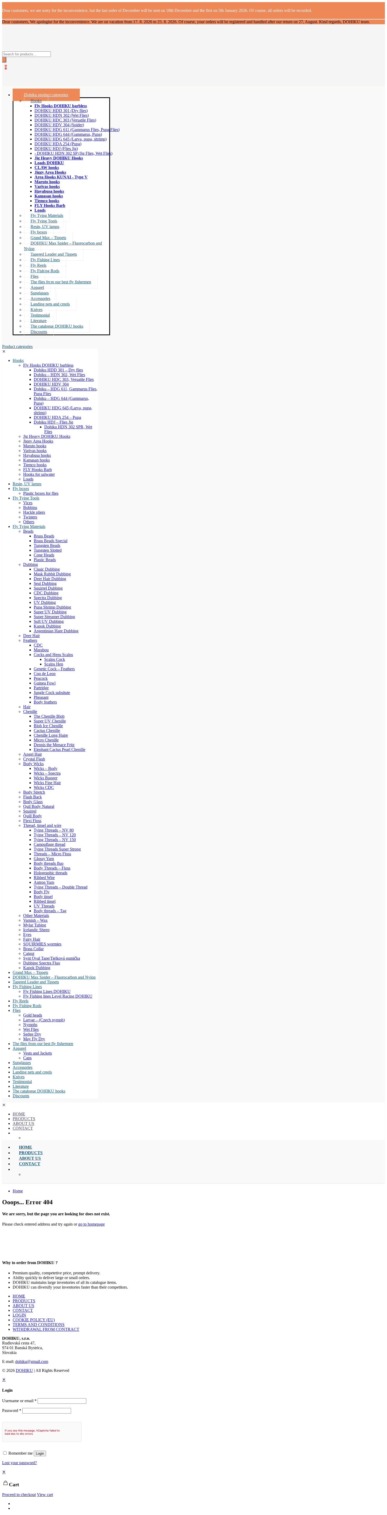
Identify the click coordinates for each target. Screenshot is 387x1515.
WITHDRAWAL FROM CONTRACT (46, 1329)
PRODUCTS (24, 1301)
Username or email (19, 1401)
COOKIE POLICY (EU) (34, 1320)
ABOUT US (23, 1305)
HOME (19, 1296)
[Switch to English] (15, 1503)
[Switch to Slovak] (15, 1508)
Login (40, 1453)
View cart (45, 1494)
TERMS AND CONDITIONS (38, 1324)
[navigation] (193, 1483)
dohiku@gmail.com (31, 1361)
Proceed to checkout (19, 1494)
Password (11, 1410)
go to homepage (91, 1224)
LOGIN (19, 1315)
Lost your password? (19, 1462)
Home (18, 1191)
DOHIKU (24, 1370)
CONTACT (23, 1310)
